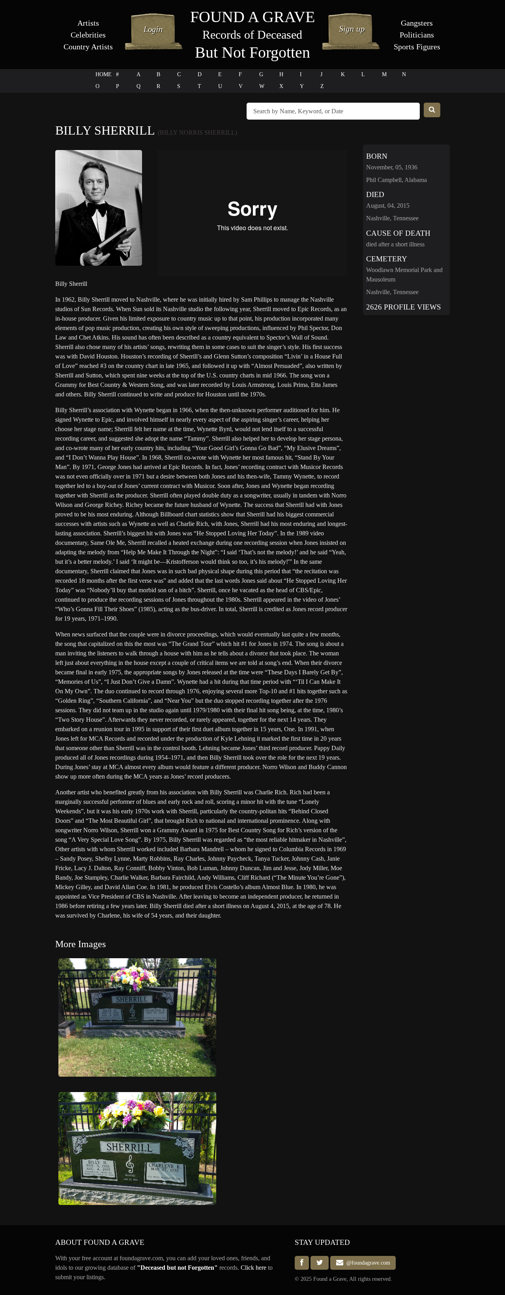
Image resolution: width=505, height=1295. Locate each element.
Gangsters (417, 23)
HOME (103, 74)
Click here (253, 1267)
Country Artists (88, 46)
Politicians (417, 34)
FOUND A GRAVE (252, 17)
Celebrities (88, 34)
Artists (88, 23)
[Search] (432, 110)
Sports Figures (417, 46)
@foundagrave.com (366, 1263)
